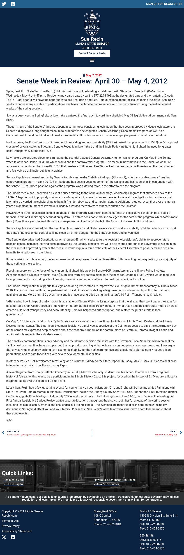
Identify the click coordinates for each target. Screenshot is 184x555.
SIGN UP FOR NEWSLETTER (164, 4)
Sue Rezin (92, 39)
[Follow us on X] (5, 4)
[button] (92, 60)
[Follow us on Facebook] (14, 4)
